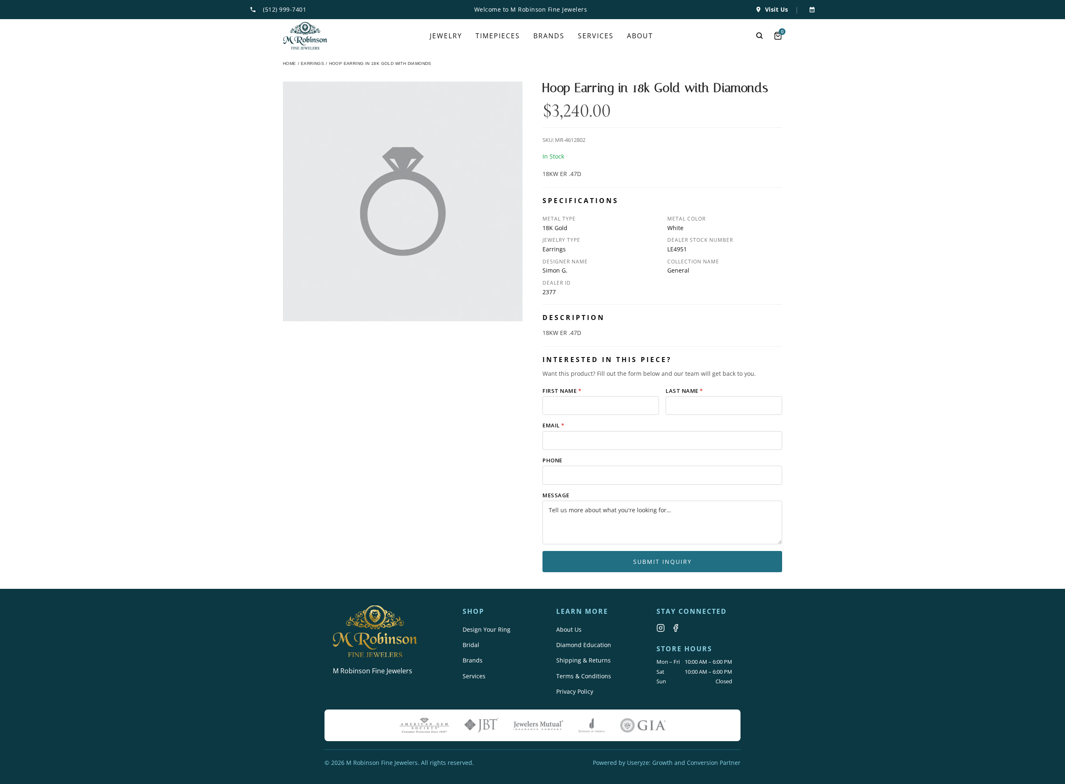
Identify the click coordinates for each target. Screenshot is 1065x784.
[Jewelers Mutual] (538, 725)
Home (289, 63)
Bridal (471, 645)
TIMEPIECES (498, 35)
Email (553, 425)
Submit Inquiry (662, 562)
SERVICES (596, 35)
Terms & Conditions (583, 676)
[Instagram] (660, 628)
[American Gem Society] (424, 725)
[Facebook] (675, 628)
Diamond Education (583, 645)
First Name (561, 390)
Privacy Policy (574, 691)
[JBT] (481, 725)
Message (556, 495)
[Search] (759, 36)
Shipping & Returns (583, 660)
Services (474, 676)
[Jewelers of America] (591, 725)
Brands (473, 660)
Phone (552, 460)
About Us (569, 629)
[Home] (305, 36)
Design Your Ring (486, 629)
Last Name (684, 390)
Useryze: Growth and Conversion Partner (684, 763)
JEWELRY (446, 35)
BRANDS (549, 35)
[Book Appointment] (810, 9)
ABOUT (640, 35)
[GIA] (643, 725)
